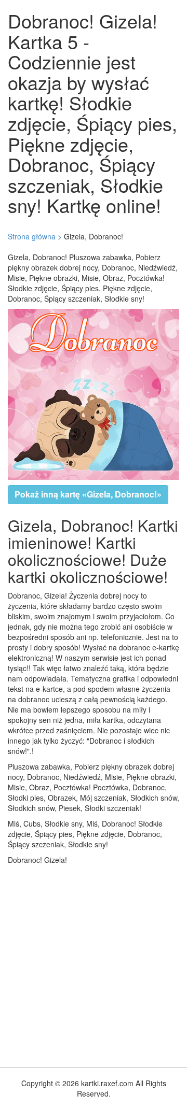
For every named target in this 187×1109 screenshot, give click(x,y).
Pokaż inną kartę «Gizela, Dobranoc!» (88, 494)
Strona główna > (35, 236)
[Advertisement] (93, 963)
